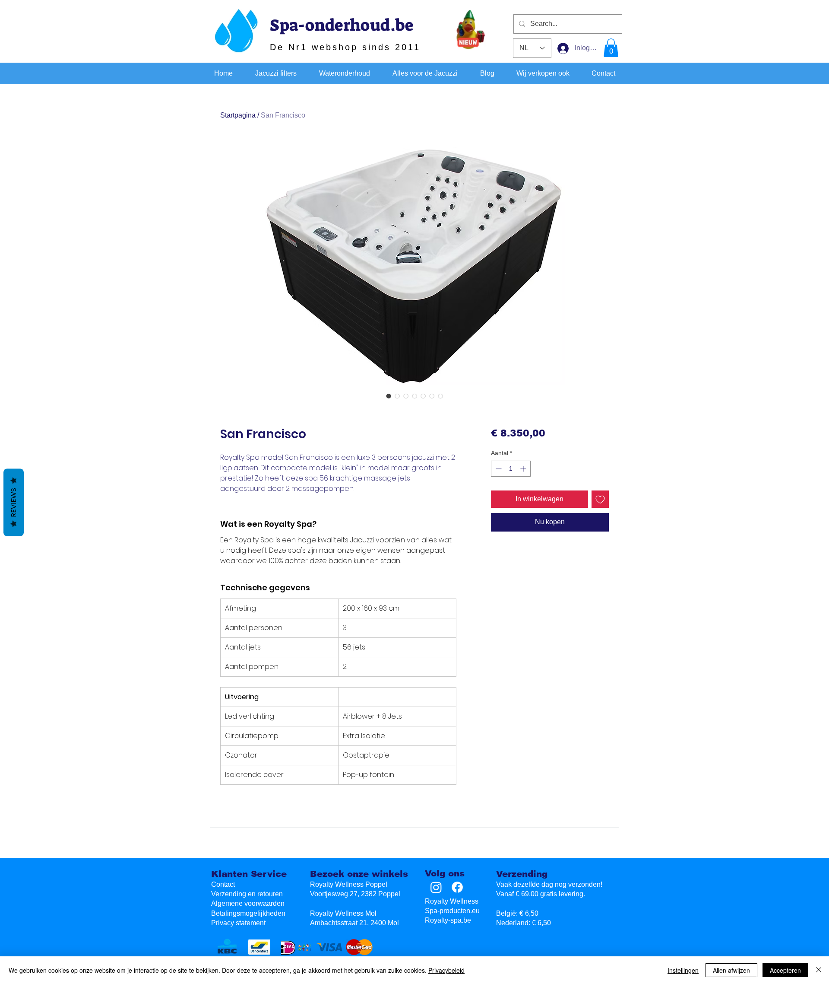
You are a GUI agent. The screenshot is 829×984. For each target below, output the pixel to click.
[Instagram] (436, 887)
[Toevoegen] (600, 499)
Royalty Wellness (451, 901)
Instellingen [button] (683, 970)
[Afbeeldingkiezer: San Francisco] (388, 396)
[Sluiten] (818, 970)
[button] (611, 47)
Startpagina (238, 115)
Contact (223, 884)
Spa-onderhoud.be (342, 25)
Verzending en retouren (247, 894)
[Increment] (524, 468)
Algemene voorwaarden (248, 903)
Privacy (238, 923)
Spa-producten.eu (452, 910)
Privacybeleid (446, 970)
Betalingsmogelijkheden (248, 913)
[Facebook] (457, 887)
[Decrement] (497, 468)
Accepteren (785, 970)
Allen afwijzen (731, 970)
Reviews (14, 502)
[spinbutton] (511, 468)
